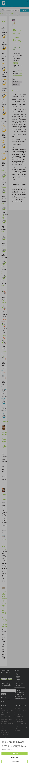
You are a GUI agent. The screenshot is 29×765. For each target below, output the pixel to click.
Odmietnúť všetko (14, 757)
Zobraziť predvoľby (14, 761)
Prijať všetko (14, 753)
